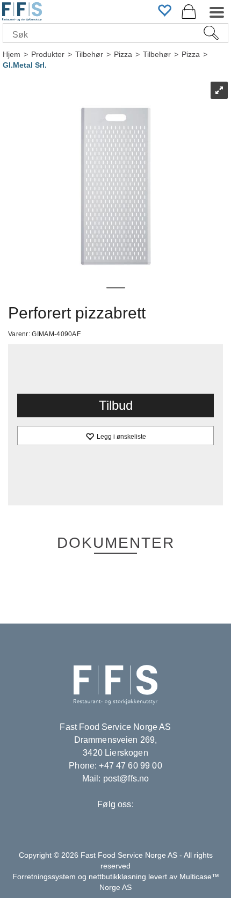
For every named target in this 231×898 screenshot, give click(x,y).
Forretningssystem (44, 876)
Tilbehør (89, 54)
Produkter (47, 54)
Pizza (123, 54)
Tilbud (116, 405)
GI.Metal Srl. (25, 65)
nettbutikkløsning (117, 876)
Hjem (11, 54)
